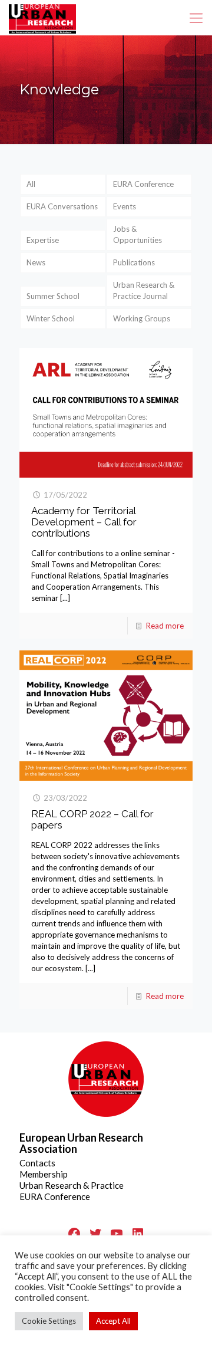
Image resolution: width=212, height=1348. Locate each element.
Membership (43, 1174)
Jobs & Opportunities (137, 234)
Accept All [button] (113, 1321)
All (30, 184)
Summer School (53, 296)
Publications (134, 262)
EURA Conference (143, 184)
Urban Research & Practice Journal (143, 290)
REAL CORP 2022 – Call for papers (92, 819)
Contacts (37, 1163)
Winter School (50, 318)
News (35, 262)
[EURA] (42, 17)
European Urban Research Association (81, 1143)
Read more (165, 625)
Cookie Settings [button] (49, 1321)
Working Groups (141, 318)
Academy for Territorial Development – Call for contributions (84, 522)
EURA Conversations (62, 206)
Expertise (42, 240)
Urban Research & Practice (71, 1185)
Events (124, 206)
